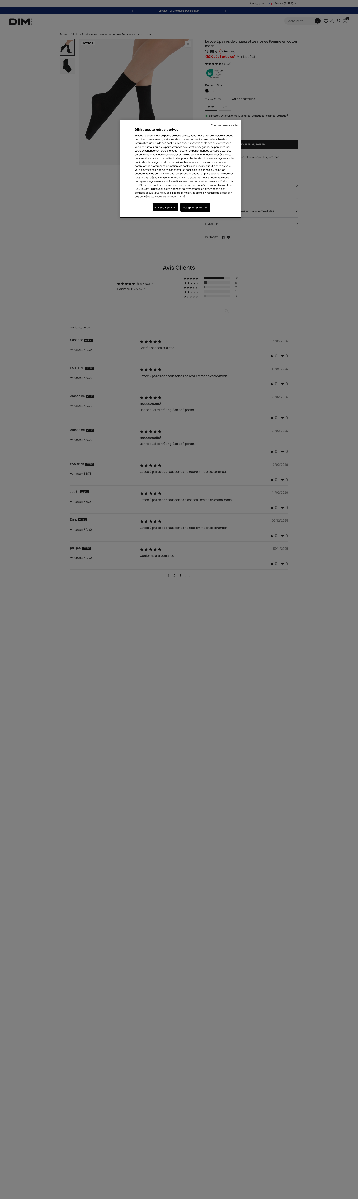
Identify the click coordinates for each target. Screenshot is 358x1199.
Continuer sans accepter (224, 125)
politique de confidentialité (168, 196)
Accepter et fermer (195, 207)
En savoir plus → (165, 207)
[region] (180, 169)
